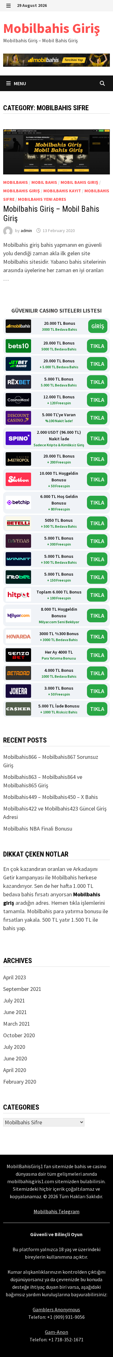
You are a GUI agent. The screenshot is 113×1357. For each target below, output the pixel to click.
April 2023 (14, 977)
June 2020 (15, 1058)
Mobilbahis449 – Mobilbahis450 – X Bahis (50, 796)
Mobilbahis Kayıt (62, 191)
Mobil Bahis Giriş (79, 182)
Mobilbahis (15, 182)
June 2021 (15, 1012)
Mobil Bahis (44, 182)
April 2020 (14, 1070)
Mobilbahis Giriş (51, 28)
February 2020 (19, 1081)
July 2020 (14, 1046)
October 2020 (19, 1035)
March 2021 (16, 1023)
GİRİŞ (97, 326)
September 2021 (22, 988)
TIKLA (97, 346)
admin (26, 230)
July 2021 (14, 1000)
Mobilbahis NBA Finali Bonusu (37, 828)
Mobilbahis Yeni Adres (42, 199)
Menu (19, 83)
